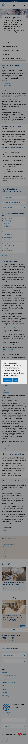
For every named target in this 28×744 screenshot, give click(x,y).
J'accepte (15, 380)
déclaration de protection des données (12, 376)
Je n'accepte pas (7, 380)
